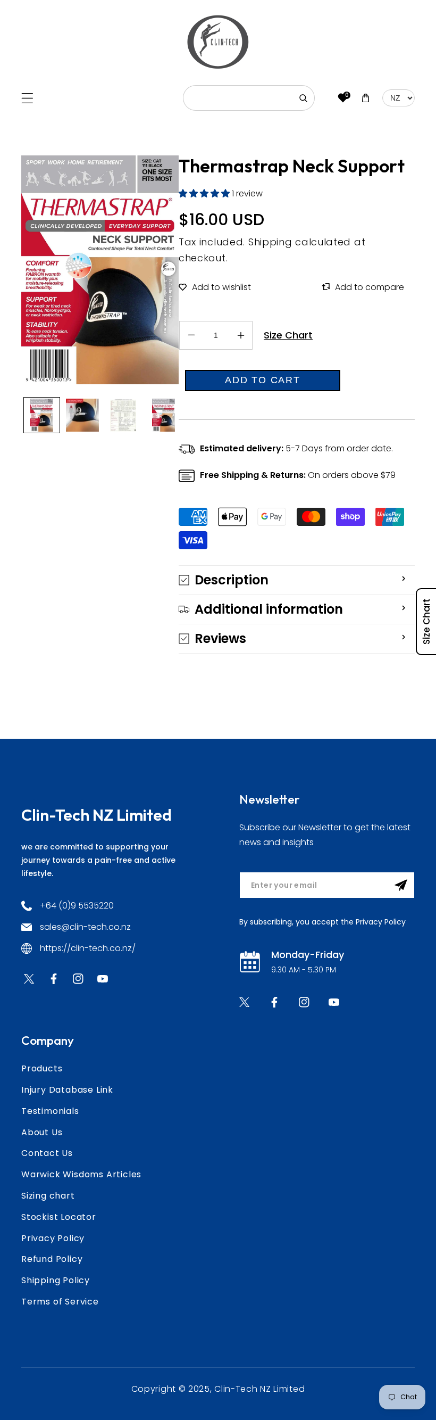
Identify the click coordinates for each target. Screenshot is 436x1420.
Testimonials (50, 1111)
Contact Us (47, 1153)
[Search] (303, 98)
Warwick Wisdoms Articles (81, 1174)
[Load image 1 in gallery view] (42, 415)
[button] (27, 98)
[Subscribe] (401, 885)
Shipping (270, 242)
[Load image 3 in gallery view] (123, 415)
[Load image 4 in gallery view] (164, 415)
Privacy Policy (53, 1238)
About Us (41, 1132)
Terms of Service (60, 1301)
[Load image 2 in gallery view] (82, 415)
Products (41, 1068)
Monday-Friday (307, 954)
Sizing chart (48, 1196)
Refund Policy (51, 1259)
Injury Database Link (67, 1090)
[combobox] (249, 98)
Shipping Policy (55, 1280)
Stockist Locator (58, 1217)
